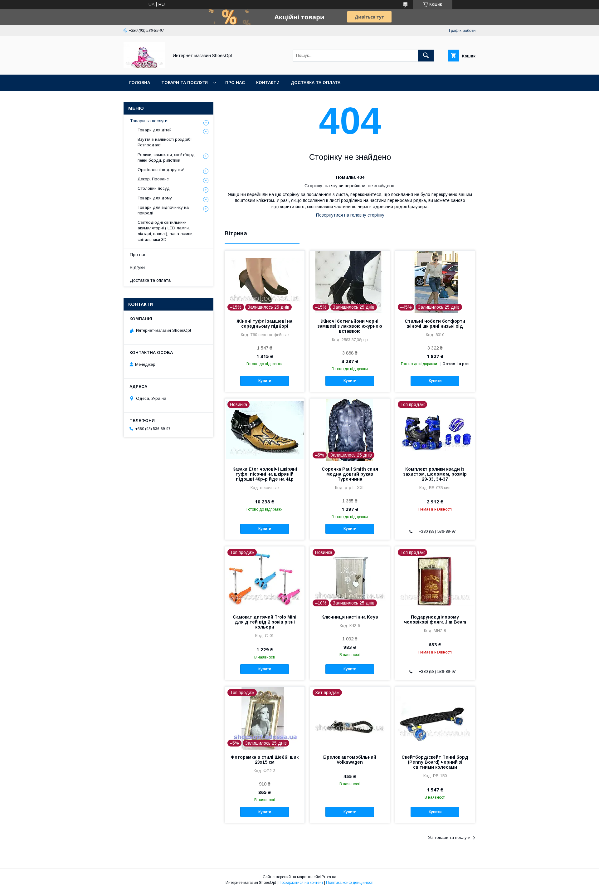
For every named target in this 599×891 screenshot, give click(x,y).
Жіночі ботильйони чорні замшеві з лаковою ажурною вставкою (350, 326)
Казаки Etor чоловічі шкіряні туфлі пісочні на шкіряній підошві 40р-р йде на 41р (264, 474)
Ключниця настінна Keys (349, 616)
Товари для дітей (155, 130)
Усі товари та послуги (449, 837)
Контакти (268, 82)
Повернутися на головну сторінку (350, 215)
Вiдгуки (137, 267)
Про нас (235, 82)
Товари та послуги (184, 82)
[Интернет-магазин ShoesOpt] (144, 66)
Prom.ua (329, 877)
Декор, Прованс (153, 179)
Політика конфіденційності (349, 882)
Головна (139, 82)
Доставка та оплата (315, 82)
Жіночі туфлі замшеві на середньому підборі (264, 324)
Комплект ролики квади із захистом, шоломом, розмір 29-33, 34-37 (435, 474)
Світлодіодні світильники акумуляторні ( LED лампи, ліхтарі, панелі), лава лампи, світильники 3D (165, 231)
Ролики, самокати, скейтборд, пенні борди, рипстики (167, 157)
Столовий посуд (154, 188)
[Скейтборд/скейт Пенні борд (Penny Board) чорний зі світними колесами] (435, 718)
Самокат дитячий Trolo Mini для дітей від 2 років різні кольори (264, 621)
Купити (264, 381)
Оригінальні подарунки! (161, 169)
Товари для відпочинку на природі (163, 210)
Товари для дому (155, 198)
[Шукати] (426, 55)
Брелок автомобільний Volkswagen (349, 760)
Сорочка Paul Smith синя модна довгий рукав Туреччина (350, 474)
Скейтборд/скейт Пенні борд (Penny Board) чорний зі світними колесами (435, 762)
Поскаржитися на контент (301, 882)
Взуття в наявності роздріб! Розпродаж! (165, 142)
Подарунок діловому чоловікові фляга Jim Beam (435, 619)
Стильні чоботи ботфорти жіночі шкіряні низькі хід (435, 324)
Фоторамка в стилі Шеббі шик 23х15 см (265, 760)
